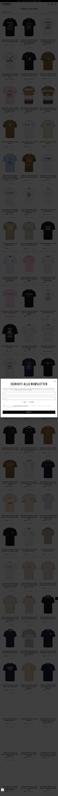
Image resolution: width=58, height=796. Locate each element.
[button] (29, 398)
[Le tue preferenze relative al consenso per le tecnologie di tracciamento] (2, 789)
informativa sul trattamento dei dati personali (21, 405)
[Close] (54, 381)
